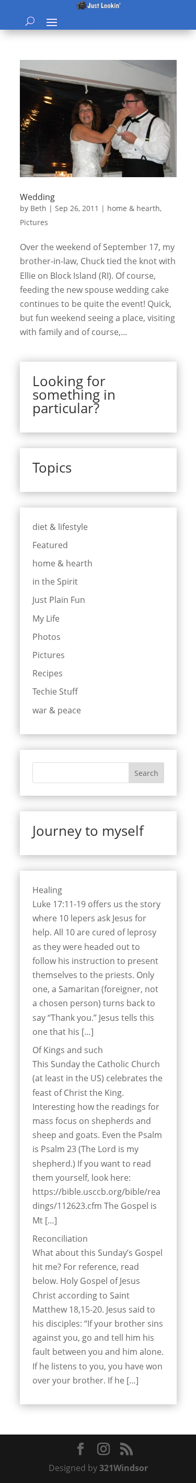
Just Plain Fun (58, 599)
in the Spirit (55, 581)
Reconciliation (60, 1238)
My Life (46, 618)
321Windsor (123, 1468)
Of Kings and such (67, 1050)
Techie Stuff (55, 691)
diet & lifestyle (60, 527)
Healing (47, 890)
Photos (46, 636)
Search (146, 773)
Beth (38, 208)
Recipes (47, 673)
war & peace (56, 710)
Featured (50, 545)
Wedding (37, 197)
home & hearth (133, 208)
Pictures (34, 222)
